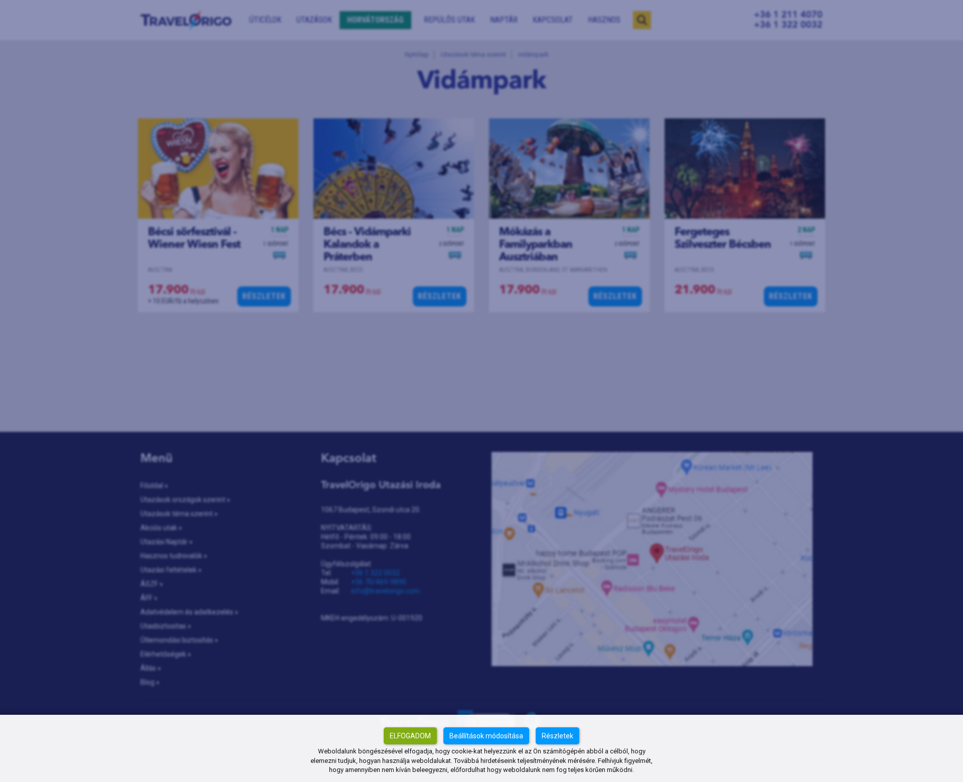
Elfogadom (410, 736)
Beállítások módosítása (486, 736)
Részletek (557, 736)
